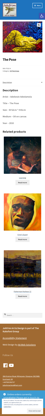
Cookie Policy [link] (7, 407)
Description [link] (7, 82)
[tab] (22, 82)
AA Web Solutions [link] (27, 344)
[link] (42, 16)
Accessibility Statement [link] (15, 338)
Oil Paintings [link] (14, 71)
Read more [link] (22, 182)
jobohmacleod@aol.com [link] (12, 385)
